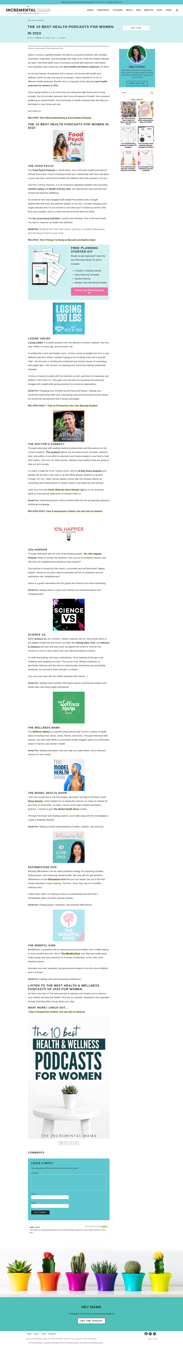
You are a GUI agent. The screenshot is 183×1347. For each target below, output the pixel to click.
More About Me (137, 83)
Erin (31, 38)
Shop (43, 1334)
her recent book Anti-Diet (46, 218)
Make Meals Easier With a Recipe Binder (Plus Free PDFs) (145, 120)
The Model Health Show (66, 809)
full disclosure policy (57, 48)
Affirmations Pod (56, 879)
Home (29, 1334)
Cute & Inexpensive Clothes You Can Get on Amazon (74, 511)
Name (34, 1194)
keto (93, 642)
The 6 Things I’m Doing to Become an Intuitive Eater (68, 240)
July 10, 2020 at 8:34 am (93, 1226)
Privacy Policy (69, 1338)
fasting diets (82, 642)
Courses (52, 1334)
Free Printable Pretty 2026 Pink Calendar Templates (146, 168)
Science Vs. (40, 639)
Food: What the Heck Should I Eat (66, 489)
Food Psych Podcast (44, 170)
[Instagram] (154, 1333)
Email (33, 1203)
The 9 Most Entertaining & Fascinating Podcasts (65, 118)
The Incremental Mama (28, 10)
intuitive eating (36, 189)
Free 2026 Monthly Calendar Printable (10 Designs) (128, 145)
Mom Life (63, 1143)
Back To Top (152, 1338)
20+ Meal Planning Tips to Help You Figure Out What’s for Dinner (128, 121)
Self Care (136, 28)
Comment (35, 1173)
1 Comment (62, 38)
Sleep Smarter (35, 801)
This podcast (53, 452)
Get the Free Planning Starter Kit (89, 291)
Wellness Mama (41, 731)
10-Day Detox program (90, 471)
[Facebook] (146, 1333)
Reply (104, 1226)
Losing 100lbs (35, 342)
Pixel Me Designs (90, 1338)
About (36, 1334)
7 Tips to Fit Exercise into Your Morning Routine (72, 405)
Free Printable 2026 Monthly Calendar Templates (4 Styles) (146, 145)
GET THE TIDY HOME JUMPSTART (91, 2)
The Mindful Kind (70, 953)
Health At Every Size (60, 189)
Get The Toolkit (91, 1321)
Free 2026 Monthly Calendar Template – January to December (128, 168)
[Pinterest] (150, 1333)
